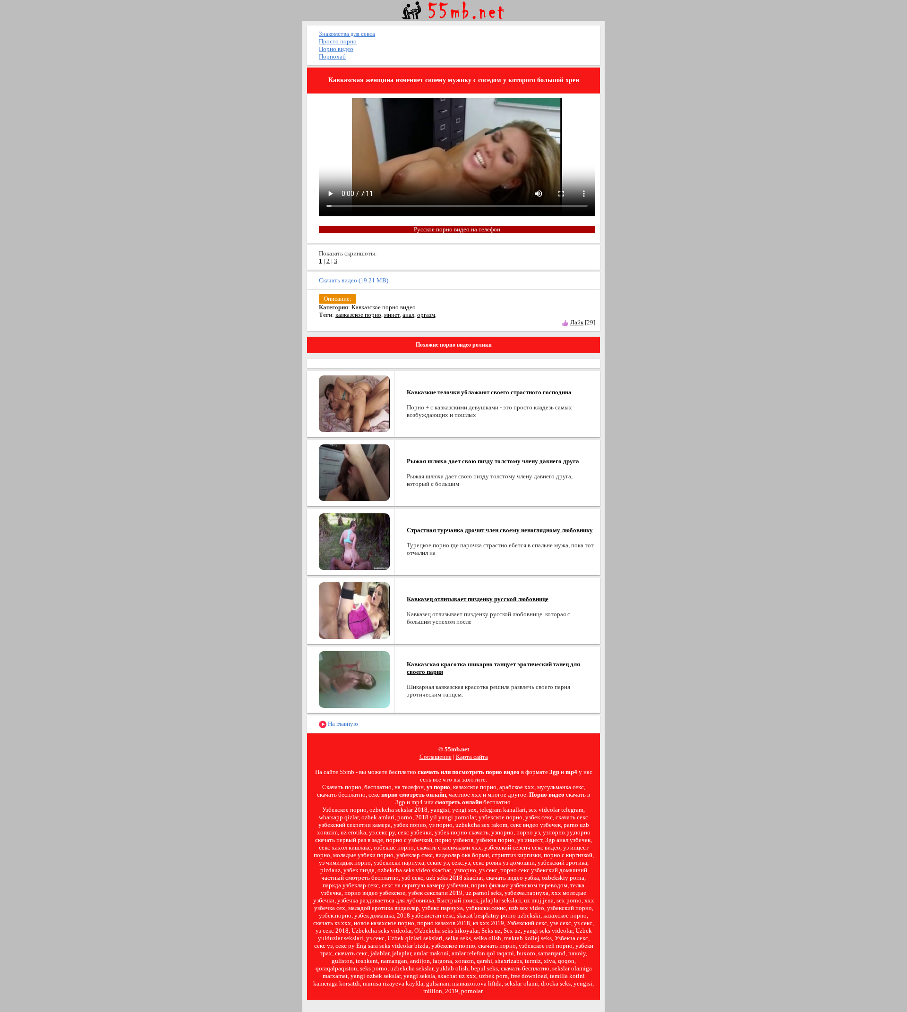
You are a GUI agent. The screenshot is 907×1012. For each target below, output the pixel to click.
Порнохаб (332, 56)
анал (408, 314)
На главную (342, 723)
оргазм (426, 314)
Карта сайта (472, 756)
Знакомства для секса (347, 33)
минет (392, 314)
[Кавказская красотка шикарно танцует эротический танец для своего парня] (354, 678)
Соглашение (435, 756)
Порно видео (336, 48)
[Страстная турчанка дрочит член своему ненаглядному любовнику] (354, 540)
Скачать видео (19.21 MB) (353, 280)
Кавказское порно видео (383, 307)
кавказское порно (358, 314)
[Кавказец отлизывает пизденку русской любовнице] (354, 609)
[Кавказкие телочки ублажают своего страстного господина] (354, 403)
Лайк (576, 322)
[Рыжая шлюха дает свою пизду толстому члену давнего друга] (354, 472)
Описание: (337, 298)
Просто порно (338, 41)
